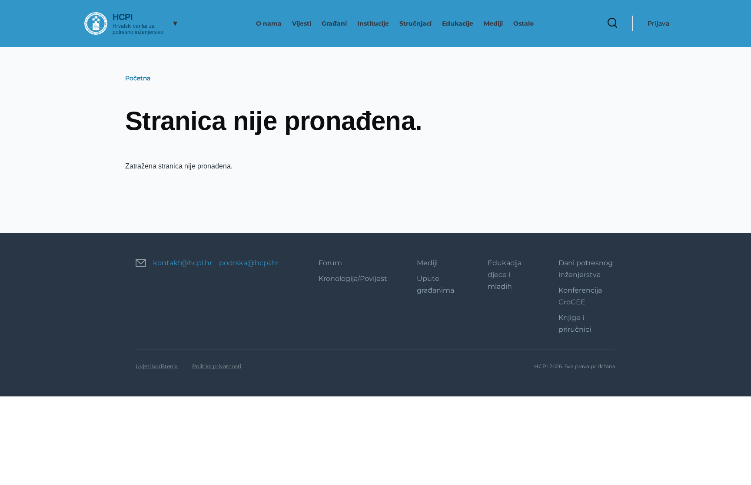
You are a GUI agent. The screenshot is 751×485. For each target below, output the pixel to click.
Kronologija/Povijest (353, 278)
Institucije (373, 23)
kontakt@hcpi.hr (182, 263)
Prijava (658, 23)
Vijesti (301, 23)
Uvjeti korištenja (157, 366)
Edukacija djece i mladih (505, 274)
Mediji (493, 23)
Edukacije (457, 23)
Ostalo (523, 23)
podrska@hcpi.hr (249, 263)
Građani (334, 23)
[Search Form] (612, 23)
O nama (269, 23)
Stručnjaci (415, 23)
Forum (330, 263)
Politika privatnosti (216, 366)
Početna (137, 78)
